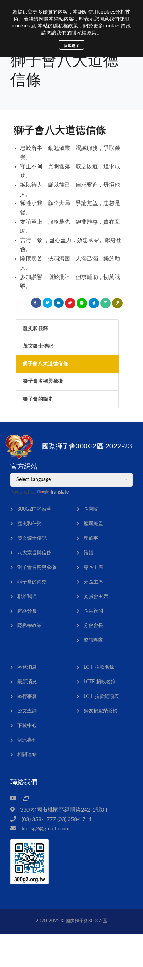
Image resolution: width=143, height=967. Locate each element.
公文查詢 (27, 711)
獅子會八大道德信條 (45, 363)
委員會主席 (96, 596)
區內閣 (91, 509)
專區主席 (93, 567)
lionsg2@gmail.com (45, 828)
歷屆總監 (93, 523)
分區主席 (93, 582)
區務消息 (27, 667)
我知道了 (71, 45)
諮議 (88, 552)
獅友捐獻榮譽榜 (101, 711)
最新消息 (27, 681)
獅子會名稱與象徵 (43, 381)
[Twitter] (47, 303)
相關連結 (27, 754)
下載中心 (27, 725)
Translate (59, 492)
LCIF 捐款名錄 (99, 667)
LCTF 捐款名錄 (100, 681)
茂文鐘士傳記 (38, 346)
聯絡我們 (27, 596)
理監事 (91, 538)
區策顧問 (93, 611)
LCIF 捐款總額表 (101, 696)
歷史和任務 (35, 328)
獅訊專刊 (27, 740)
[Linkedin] (59, 303)
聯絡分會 (27, 611)
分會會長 (93, 625)
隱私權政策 (84, 33)
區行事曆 (27, 696)
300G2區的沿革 (34, 509)
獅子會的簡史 (38, 399)
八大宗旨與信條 (34, 552)
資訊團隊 (93, 640)
